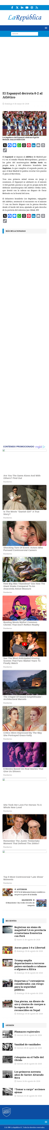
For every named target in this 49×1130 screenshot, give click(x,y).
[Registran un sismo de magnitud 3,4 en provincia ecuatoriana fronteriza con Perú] (8, 929)
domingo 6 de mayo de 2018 (17, 104)
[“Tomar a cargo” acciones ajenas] (8, 1091)
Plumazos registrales (27, 1031)
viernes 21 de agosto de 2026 (29, 1096)
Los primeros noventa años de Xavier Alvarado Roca (29, 1074)
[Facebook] (12, 7)
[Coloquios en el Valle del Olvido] (8, 1059)
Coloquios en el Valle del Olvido (29, 1059)
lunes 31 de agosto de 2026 (28, 940)
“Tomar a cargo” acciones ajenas (29, 1091)
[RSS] (37, 7)
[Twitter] (17, 7)
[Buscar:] (24, 34)
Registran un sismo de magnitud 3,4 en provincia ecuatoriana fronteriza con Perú (30, 931)
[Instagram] (32, 7)
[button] (45, 28)
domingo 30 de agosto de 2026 (30, 951)
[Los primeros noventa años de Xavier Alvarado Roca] (8, 1074)
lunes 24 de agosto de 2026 (28, 1081)
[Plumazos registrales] (8, 1034)
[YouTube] (27, 7)
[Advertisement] (24, 62)
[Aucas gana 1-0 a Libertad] (8, 950)
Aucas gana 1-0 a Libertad (29, 947)
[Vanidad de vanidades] (8, 1047)
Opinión (10, 1025)
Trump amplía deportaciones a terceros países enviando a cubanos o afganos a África (30, 965)
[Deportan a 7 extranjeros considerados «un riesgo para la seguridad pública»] (8, 983)
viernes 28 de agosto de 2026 (29, 1035)
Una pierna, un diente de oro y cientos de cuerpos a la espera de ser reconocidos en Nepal (29, 1006)
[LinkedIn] (22, 7)
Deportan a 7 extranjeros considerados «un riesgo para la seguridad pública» (29, 985)
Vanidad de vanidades (27, 1044)
